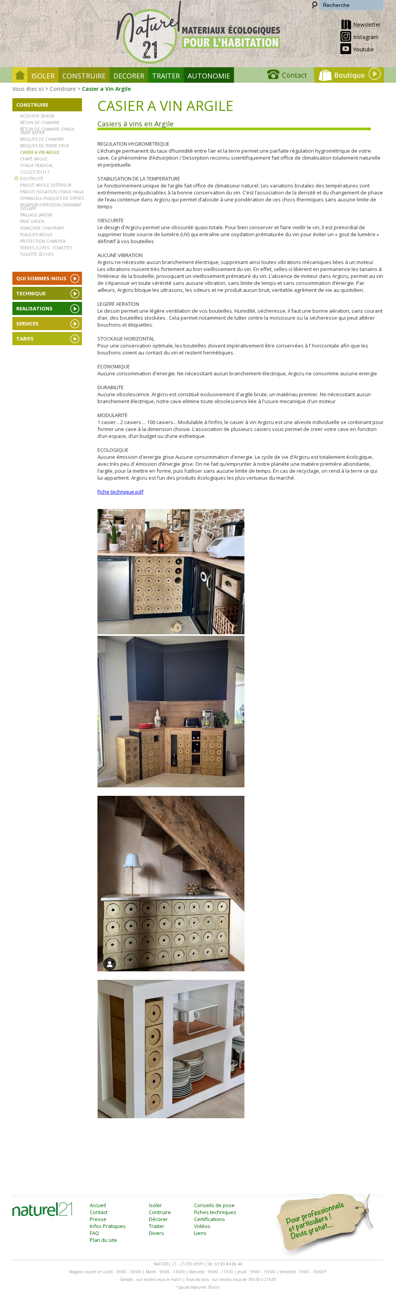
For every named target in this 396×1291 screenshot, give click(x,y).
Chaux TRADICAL (36, 165)
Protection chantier (43, 240)
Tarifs (25, 338)
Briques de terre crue (44, 145)
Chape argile (34, 158)
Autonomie (209, 75)
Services (27, 323)
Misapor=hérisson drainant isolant (51, 206)
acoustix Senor (37, 115)
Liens (200, 1233)
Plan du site (103, 1239)
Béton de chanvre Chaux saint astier (47, 130)
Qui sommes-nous (41, 278)
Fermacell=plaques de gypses (52, 198)
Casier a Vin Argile (106, 88)
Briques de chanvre (42, 138)
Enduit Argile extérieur (46, 184)
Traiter (166, 75)
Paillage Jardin (36, 214)
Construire (84, 75)
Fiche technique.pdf (120, 491)
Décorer (158, 1219)
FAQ (94, 1233)
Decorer (128, 75)
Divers (156, 1233)
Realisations (34, 308)
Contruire (160, 1212)
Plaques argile (36, 234)
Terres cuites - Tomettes (46, 247)
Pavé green (32, 221)
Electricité (31, 178)
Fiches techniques (215, 1212)
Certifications (209, 1219)
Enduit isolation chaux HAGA (52, 191)
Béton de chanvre (40, 122)
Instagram (366, 37)
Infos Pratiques (108, 1226)
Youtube (363, 49)
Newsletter (367, 24)
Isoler (43, 75)
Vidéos (202, 1226)
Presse (98, 1219)
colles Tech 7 (35, 171)
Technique (31, 293)
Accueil (98, 1205)
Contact (99, 1212)
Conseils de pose (214, 1205)
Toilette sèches (36, 254)
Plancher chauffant (42, 227)
